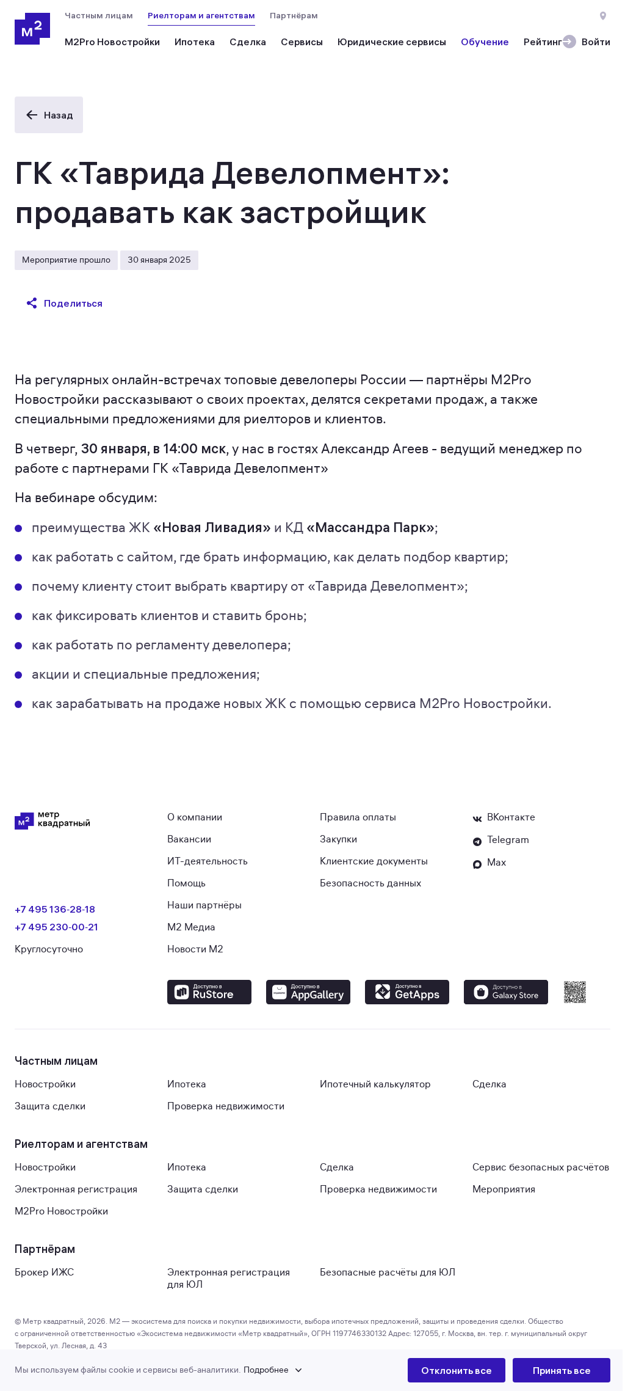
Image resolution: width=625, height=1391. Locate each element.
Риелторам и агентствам (201, 15)
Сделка (489, 1084)
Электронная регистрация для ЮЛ (228, 1278)
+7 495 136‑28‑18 (55, 909)
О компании (194, 817)
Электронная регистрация (76, 1189)
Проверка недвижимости (225, 1106)
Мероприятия (503, 1189)
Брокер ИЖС (44, 1272)
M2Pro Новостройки (61, 1211)
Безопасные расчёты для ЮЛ (387, 1272)
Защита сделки (50, 1106)
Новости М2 (195, 949)
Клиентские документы (374, 861)
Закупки (338, 839)
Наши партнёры (204, 905)
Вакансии (189, 839)
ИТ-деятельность (207, 861)
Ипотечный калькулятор (375, 1084)
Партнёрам (294, 15)
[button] (211, 1370)
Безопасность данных (370, 883)
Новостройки (45, 1084)
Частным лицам (99, 15)
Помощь (186, 883)
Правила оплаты (358, 817)
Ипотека (186, 1084)
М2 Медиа (191, 927)
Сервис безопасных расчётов (540, 1167)
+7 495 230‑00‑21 (56, 927)
